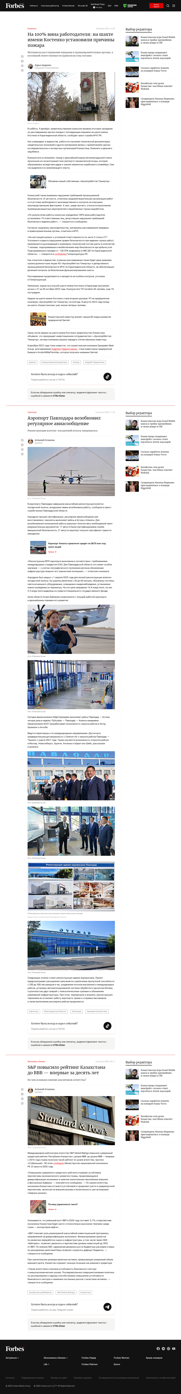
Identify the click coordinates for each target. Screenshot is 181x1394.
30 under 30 (83, 6)
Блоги (117, 1364)
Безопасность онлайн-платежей (160, 1378)
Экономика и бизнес (36, 1061)
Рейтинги (34, 6)
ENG (116, 6)
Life (45, 1364)
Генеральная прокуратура (54, 362)
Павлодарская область (55, 1011)
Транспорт (32, 412)
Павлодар (76, 1011)
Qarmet (32, 362)
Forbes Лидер (89, 1357)
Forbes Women (68, 6)
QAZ (109, 6)
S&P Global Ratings (66, 1292)
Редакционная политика (33, 1378)
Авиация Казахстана (97, 1011)
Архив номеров (154, 1357)
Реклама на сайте (59, 1378)
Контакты (10, 1378)
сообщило (58, 1163)
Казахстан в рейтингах (40, 1292)
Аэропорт (34, 1011)
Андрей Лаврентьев (94, 362)
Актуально (32, 28)
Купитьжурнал (156, 5)
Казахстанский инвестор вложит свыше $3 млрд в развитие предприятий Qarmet (79, 319)
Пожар (76, 362)
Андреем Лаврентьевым (64, 349)
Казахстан (85, 1292)
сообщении (60, 254)
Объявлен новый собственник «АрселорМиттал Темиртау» (79, 181)
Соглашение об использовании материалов (119, 1378)
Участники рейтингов (50, 6)
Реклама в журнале (83, 1378)
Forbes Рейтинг (90, 1364)
